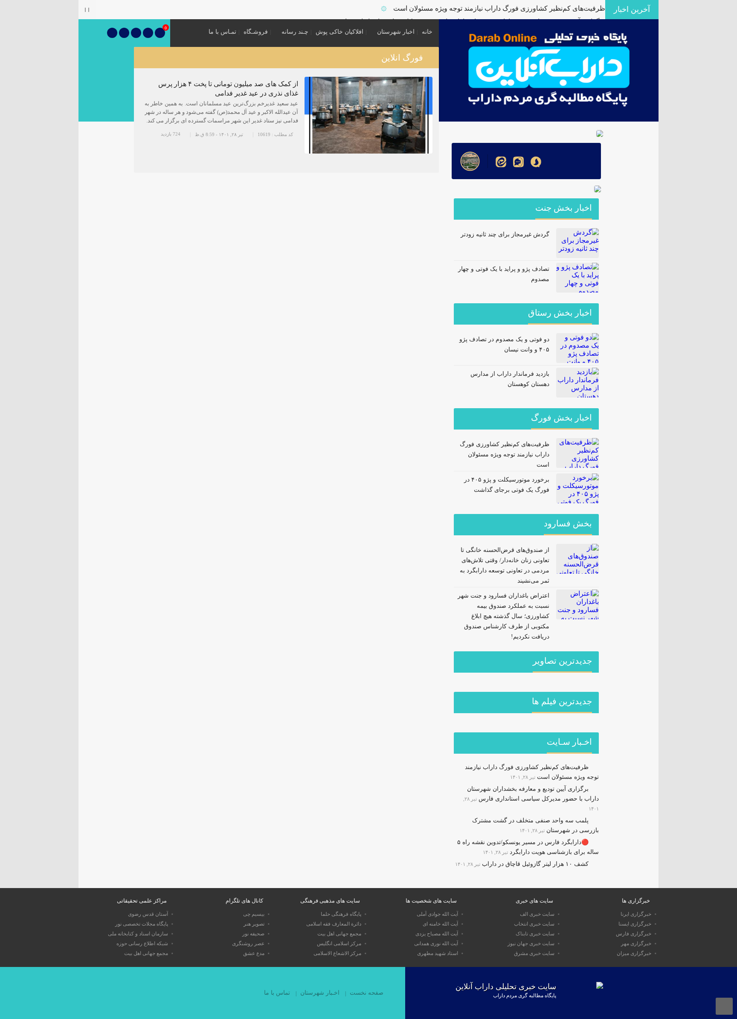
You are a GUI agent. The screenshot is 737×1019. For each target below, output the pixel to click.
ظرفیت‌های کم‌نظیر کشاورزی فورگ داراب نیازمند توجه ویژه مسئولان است (499, 8)
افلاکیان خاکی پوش (339, 32)
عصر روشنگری (248, 943)
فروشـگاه (256, 32)
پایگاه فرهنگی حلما (341, 914)
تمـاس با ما (222, 32)
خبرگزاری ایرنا (636, 914)
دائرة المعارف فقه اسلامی (333, 924)
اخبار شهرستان (396, 32)
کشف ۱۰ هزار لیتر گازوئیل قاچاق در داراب (535, 864)
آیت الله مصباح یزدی (436, 934)
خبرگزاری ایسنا (634, 924)
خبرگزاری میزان (634, 953)
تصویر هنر (254, 924)
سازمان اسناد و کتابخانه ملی (138, 934)
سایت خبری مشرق (534, 953)
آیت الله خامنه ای (440, 924)
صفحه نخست (366, 993)
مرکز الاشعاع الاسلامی (337, 953)
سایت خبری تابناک (535, 934)
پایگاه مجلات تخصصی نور (141, 924)
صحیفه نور (253, 934)
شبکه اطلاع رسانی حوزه (142, 943)
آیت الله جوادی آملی (437, 914)
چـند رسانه (294, 32)
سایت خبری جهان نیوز (531, 943)
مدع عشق (253, 953)
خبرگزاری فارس (633, 934)
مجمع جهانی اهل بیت (339, 934)
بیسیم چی (253, 914)
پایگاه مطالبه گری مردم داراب (524, 996)
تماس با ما (277, 993)
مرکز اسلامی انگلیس (339, 943)
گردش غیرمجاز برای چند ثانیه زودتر (505, 234)
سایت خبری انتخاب (534, 924)
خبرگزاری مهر (636, 943)
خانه (427, 32)
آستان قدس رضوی (148, 914)
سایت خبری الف (537, 914)
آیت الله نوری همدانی (436, 943)
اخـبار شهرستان (319, 993)
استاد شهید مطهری (437, 953)
